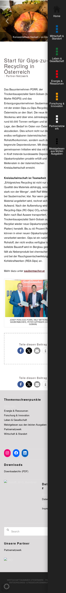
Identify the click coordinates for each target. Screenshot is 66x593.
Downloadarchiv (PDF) (16, 471)
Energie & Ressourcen (16, 410)
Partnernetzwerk (12, 429)
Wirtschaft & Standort (15, 433)
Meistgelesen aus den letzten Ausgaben (25, 424)
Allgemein (9, 406)
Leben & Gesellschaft (15, 420)
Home (45, 503)
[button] (20, 350)
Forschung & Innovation (16, 415)
